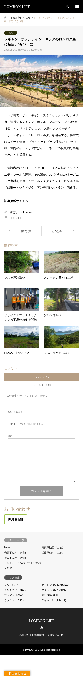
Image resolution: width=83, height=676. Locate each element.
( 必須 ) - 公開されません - (26, 424)
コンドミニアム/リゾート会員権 (22, 563)
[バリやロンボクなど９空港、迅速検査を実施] (23, 231)
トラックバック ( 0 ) (41, 384)
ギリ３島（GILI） (52, 595)
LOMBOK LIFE (41, 621)
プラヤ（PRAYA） (14, 595)
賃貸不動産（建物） (15, 557)
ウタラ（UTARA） (14, 600)
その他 (8, 568)
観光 (11, 32)
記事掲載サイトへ (16, 201)
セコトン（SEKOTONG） (56, 585)
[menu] (76, 6)
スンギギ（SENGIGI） (17, 590)
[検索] (67, 6)
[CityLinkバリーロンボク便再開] (60, 231)
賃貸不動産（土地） (53, 552)
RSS (41, 627)
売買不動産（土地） (53, 547)
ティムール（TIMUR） (54, 600)
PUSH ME (15, 519)
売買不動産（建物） (15, 552)
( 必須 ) (15, 412)
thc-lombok (25, 212)
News (7, 547)
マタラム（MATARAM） (55, 590)
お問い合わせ (55, 635)
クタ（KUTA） (12, 585)
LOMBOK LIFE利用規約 (30, 635)
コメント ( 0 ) (42, 377)
